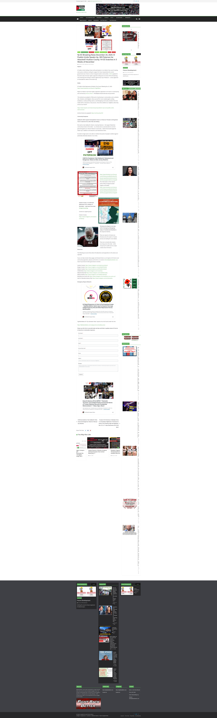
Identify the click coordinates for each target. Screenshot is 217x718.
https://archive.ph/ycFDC (97, 113)
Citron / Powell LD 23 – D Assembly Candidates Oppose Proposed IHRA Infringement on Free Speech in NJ (138, 546)
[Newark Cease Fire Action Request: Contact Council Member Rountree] (105, 675)
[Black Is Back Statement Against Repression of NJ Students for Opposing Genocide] (130, 123)
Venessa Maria (89, 93)
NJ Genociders (119, 17)
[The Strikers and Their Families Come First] (130, 95)
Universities (96, 20)
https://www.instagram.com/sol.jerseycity (102, 278)
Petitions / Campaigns (103, 52)
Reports (109, 52)
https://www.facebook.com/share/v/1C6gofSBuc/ (89, 88)
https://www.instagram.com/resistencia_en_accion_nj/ (102, 276)
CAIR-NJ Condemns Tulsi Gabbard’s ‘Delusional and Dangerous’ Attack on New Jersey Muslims (87, 421)
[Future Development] (131, 61)
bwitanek (87, 64)
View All (138, 54)
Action (81, 17)
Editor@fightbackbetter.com (111, 260)
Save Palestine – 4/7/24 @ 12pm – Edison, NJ (138, 508)
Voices (111, 17)
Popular (125, 88)
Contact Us (105, 692)
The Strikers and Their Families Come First (138, 100)
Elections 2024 (103, 20)
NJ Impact (107, 17)
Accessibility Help (138, 715)
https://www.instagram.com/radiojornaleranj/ (96, 274)
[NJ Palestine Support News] (77, 19)
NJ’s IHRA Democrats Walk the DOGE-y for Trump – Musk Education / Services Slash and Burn (138, 420)
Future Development (129, 70)
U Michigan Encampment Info (114, 629)
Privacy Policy (132, 715)
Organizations (91, 52)
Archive (90, 20)
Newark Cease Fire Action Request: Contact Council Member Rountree (115, 673)
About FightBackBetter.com (108, 689)
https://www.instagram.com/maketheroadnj (96, 272)
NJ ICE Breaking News (90, 17)
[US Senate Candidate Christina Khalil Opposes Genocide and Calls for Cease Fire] (130, 171)
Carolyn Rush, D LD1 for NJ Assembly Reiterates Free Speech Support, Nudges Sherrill (115, 657)
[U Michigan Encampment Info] (105, 630)
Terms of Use (127, 715)
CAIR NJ (111, 74)
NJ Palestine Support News (81, 12)
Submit (81, 374)
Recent (131, 88)
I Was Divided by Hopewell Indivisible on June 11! (96, 2)
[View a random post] (139, 19)
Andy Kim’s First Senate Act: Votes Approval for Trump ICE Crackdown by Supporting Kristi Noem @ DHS (115, 614)
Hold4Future (125, 67)
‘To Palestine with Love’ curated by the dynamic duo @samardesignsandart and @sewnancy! (138, 299)
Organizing (99, 17)
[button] (83, 17)
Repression (127, 17)
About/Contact (83, 20)
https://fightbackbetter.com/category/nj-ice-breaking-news (91, 325)
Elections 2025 (113, 20)
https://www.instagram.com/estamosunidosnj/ (96, 265)
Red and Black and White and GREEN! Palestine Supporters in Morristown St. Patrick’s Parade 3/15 (115, 594)
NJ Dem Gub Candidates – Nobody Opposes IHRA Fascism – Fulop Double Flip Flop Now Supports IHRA (138, 468)
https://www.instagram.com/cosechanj (93, 271)
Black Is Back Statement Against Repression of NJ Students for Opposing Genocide (138, 136)
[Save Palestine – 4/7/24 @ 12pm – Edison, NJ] (130, 511)
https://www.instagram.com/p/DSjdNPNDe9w (96, 267)
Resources (113, 52)
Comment (138, 88)
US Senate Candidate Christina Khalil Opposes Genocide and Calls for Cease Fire (138, 184)
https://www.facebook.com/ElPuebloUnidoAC (96, 269)
